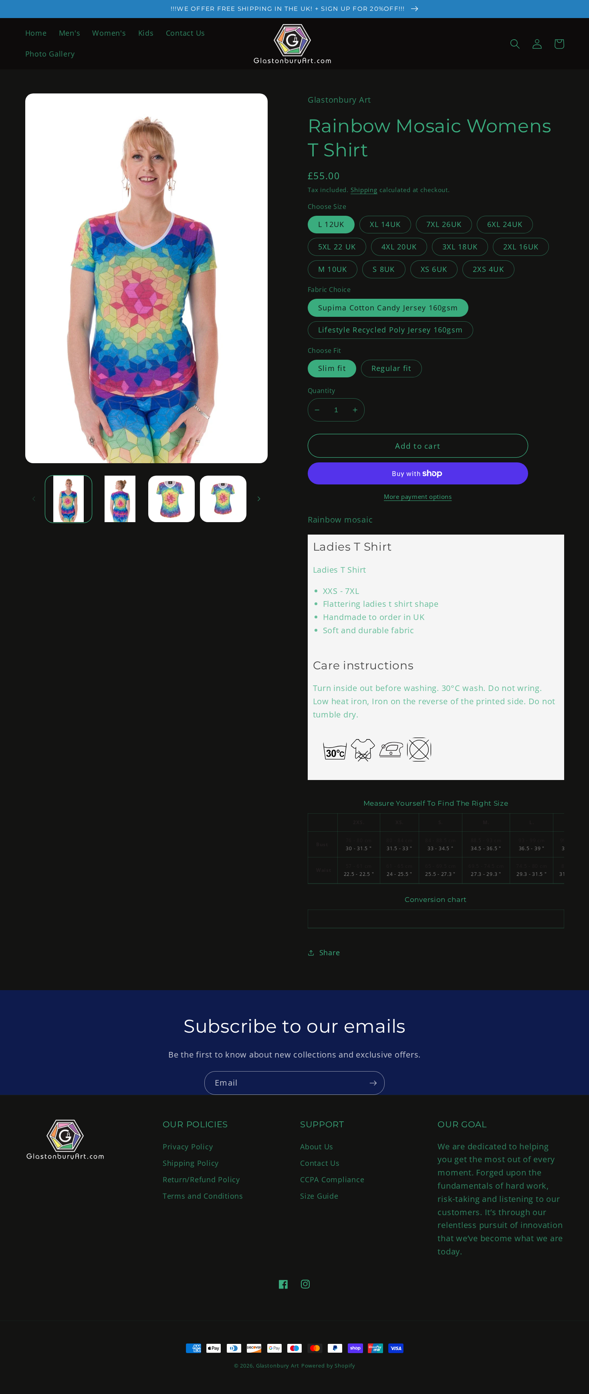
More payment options (418, 496)
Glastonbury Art (277, 1365)
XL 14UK (385, 224)
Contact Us (320, 1163)
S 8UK (384, 269)
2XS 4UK (488, 269)
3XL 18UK (460, 246)
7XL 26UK (444, 224)
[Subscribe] (373, 1082)
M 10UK (332, 269)
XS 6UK (434, 269)
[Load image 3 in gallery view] (171, 499)
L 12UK (331, 224)
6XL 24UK (504, 224)
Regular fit (391, 368)
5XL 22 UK (337, 246)
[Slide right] (259, 499)
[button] (515, 44)
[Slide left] (34, 499)
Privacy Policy (188, 1146)
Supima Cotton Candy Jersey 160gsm (388, 307)
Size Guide (319, 1196)
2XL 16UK (521, 246)
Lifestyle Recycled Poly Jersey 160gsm (390, 329)
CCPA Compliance (332, 1179)
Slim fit (332, 368)
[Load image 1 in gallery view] (68, 499)
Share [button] (329, 952)
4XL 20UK (399, 246)
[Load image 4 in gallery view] (223, 499)
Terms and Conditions (203, 1196)
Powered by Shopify (328, 1365)
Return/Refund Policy (201, 1179)
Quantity (321, 390)
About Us (316, 1146)
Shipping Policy (191, 1163)
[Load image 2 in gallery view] (120, 499)
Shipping (364, 190)
